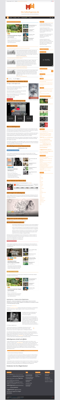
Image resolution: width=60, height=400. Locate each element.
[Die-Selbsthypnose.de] (8, 18)
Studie (40, 204)
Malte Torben (13, 264)
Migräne (52, 137)
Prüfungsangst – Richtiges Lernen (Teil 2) (45, 110)
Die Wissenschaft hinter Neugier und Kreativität (14, 36)
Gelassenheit (43, 134)
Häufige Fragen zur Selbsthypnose (15, 213)
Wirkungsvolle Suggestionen (47, 151)
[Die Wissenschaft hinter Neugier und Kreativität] (14, 28)
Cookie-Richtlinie (37, 376)
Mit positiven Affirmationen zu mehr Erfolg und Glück (25, 1)
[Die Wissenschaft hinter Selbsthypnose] (14, 162)
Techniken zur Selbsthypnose (43, 163)
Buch (40, 180)
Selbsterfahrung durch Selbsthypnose (44, 164)
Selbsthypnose (23, 17)
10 (15, 78)
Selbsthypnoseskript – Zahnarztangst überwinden (13, 261)
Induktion (46, 137)
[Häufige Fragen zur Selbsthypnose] (22, 199)
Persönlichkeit (47, 139)
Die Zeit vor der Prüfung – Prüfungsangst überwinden (32, 258)
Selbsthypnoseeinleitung (44, 145)
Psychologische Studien (43, 192)
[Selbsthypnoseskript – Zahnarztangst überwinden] (14, 252)
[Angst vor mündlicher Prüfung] (25, 250)
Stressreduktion (43, 147)
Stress (40, 203)
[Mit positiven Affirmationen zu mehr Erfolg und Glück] (25, 26)
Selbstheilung (41, 144)
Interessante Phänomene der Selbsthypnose (32, 163)
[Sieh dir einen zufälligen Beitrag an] (52, 18)
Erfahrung (41, 182)
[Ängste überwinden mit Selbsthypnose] (25, 263)
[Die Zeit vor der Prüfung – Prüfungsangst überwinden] (25, 259)
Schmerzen (44, 142)
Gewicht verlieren (48, 135)
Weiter (16, 78)
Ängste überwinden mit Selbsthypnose (32, 262)
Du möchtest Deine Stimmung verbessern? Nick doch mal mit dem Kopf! (18, 48)
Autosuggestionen (20, 342)
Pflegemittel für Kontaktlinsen (49, 381)
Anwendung (41, 177)
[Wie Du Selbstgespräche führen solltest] (25, 173)
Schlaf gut (41, 142)
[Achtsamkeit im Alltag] (25, 35)
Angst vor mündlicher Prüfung (33, 249)
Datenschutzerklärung (38, 374)
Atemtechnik (41, 132)
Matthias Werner (15, 38)
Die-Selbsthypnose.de (30, 12)
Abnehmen (44, 131)
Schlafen (50, 140)
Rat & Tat (9, 33)
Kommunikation (42, 188)
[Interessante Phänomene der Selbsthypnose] (25, 164)
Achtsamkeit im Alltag (31, 34)
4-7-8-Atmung (41, 131)
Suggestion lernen (17, 389)
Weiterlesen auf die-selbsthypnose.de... (21, 56)
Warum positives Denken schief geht (33, 159)
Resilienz (47, 140)
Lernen (48, 137)
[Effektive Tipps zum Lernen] (25, 254)
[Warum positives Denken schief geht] (25, 160)
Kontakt (30, 17)
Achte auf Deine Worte (43, 116)
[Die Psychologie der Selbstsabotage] (25, 39)
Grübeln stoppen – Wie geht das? (44, 157)
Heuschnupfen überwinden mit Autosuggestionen (46, 98)
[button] (19, 17)
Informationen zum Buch (14, 307)
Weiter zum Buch (9, 99)
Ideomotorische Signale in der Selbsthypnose (33, 168)
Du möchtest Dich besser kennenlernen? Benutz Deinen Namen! (17, 67)
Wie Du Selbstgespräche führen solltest (33, 172)
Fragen (43, 132)
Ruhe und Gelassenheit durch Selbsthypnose (45, 162)
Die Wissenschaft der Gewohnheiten (31, 30)
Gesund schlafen (42, 135)
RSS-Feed (42, 87)
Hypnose (42, 137)
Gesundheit (48, 134)
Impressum (36, 375)
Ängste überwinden (44, 152)
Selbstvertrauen (8, 387)
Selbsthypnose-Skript (10, 259)
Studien (15, 17)
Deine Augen (41, 181)
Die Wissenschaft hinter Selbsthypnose (12, 169)
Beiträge (10, 17)
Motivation (41, 139)
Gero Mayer (29, 182)
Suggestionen (43, 149)
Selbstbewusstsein (48, 142)
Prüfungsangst (20, 335)
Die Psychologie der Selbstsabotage (31, 39)
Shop (18, 17)
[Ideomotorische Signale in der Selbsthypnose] (25, 169)
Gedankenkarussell (46, 132)
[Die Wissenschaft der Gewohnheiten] (25, 31)
